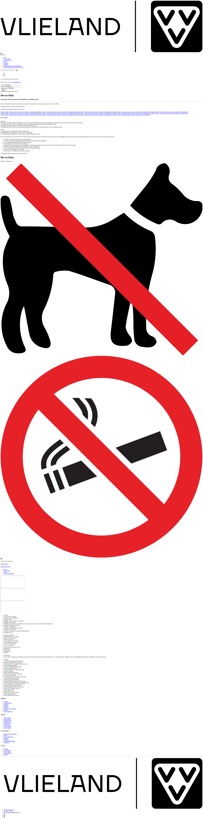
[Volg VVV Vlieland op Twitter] (4, 815)
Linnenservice (7, 723)
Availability (7, 570)
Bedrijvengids (7, 728)
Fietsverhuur (7, 725)
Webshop (6, 706)
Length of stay (4, 88)
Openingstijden (7, 703)
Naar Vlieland (7, 719)
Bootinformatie (7, 720)
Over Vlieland (7, 718)
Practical (6, 64)
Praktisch (6, 704)
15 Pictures (5, 117)
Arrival (3, 85)
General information (9, 573)
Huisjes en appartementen (10, 734)
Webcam (6, 707)
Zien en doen (7, 751)
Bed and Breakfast (8, 737)
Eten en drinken (8, 753)
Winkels (6, 754)
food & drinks (7, 58)
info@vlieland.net (10, 67)
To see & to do (7, 60)
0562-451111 (5, 564)
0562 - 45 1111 (19, 67)
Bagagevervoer (7, 722)
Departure (3, 86)
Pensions (6, 738)
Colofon (6, 710)
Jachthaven (6, 742)
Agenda (6, 749)
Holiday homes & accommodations (12, 66)
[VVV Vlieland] (103, 808)
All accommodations (15, 82)
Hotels (5, 735)
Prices (5, 569)
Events (5, 61)
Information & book (6, 566)
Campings (6, 739)
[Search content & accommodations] (17, 70)
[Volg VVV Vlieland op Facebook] (4, 814)
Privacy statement (8, 711)
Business (6, 63)
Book (5, 572)
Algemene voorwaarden (10, 708)
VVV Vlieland (7, 726)
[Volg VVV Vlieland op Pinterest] (4, 817)
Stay (5, 57)
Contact (6, 701)
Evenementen (7, 750)
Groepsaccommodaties (9, 741)
